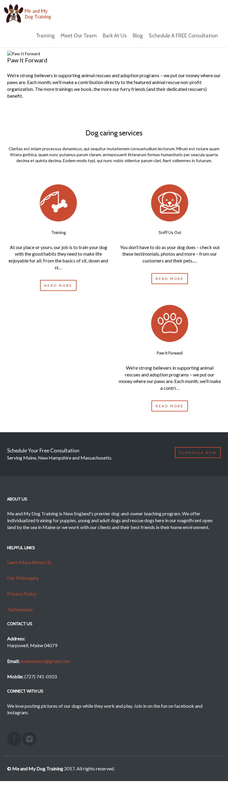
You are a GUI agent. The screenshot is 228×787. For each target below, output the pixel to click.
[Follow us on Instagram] (29, 739)
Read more (58, 285)
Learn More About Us (29, 562)
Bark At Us (115, 36)
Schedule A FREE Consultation (183, 36)
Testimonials (20, 609)
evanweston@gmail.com (45, 661)
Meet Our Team (79, 36)
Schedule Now (198, 452)
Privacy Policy (21, 593)
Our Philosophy (23, 578)
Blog (138, 36)
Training (45, 36)
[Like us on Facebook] (14, 739)
